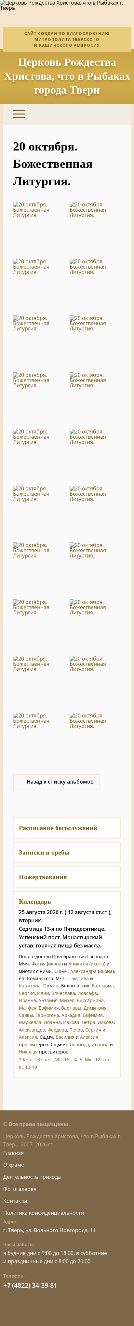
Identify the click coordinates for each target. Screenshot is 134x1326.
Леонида (79, 1044)
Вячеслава (63, 993)
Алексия (28, 1037)
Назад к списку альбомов (60, 781)
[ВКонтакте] (82, 114)
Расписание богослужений (58, 827)
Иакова (71, 1022)
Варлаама (103, 985)
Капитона (30, 985)
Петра (88, 1022)
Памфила (78, 978)
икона (54, 964)
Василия (65, 1037)
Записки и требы (44, 852)
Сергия (27, 993)
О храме (13, 1164)
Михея (67, 1000)
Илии (43, 993)
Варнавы (71, 1008)
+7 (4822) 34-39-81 (30, 1285)
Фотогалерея (19, 1189)
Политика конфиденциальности (43, 1212)
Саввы (26, 1015)
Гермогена (47, 1015)
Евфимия (49, 1008)
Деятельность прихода (32, 1176)
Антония (48, 1000)
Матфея (27, 1008)
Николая (28, 1052)
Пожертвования (43, 876)
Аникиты (78, 964)
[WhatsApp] (99, 114)
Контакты (15, 1200)
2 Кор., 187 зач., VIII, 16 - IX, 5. (51, 1059)
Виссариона (90, 1000)
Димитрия (95, 1008)
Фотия (39, 964)
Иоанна (27, 1000)
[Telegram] (115, 114)
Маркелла (30, 1022)
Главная (13, 1153)
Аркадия (70, 1015)
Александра (83, 971)
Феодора (57, 1030)
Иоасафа (87, 993)
